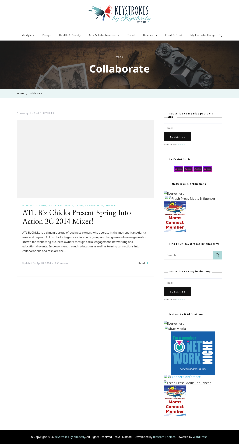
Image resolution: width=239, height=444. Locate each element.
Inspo (79, 205)
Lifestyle (26, 35)
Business (149, 35)
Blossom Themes (164, 437)
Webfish (180, 144)
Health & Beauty (70, 35)
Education (56, 205)
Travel (131, 35)
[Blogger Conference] (184, 378)
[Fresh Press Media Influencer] (192, 198)
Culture (41, 205)
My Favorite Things (202, 35)
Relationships (94, 205)
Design (46, 35)
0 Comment (62, 263)
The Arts (111, 205)
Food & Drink (173, 35)
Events (69, 205)
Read (141, 263)
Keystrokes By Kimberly (69, 437)
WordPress (200, 437)
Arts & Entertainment (103, 35)
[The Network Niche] (193, 334)
